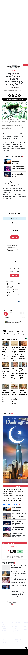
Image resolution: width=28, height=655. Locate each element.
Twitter (17, 641)
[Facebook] (19, 611)
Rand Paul (19, 331)
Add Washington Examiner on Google (15, 99)
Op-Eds (14, 70)
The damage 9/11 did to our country (13, 495)
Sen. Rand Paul (15, 87)
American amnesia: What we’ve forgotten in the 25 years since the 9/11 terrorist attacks (14, 491)
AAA (21, 557)
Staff (4, 643)
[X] (21, 611)
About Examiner (19, 637)
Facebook (18, 639)
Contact (5, 637)
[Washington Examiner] (13, 66)
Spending (21, 334)
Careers (5, 640)
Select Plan (14, 237)
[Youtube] (23, 611)
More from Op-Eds (10, 504)
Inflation (10, 331)
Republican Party (9, 334)
